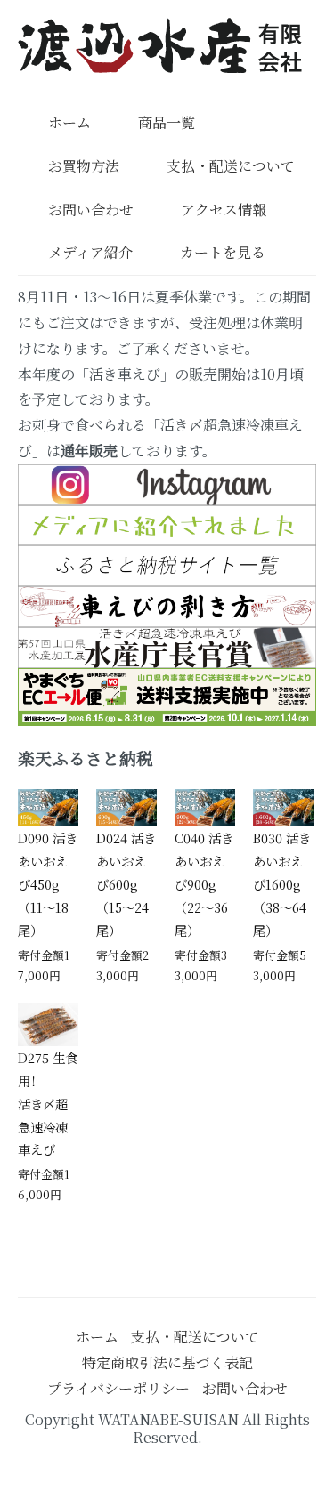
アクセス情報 (223, 209)
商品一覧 (166, 122)
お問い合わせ (91, 209)
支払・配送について (231, 166)
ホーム (69, 122)
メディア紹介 (90, 252)
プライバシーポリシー (118, 1388)
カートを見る (222, 252)
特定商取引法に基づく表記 (167, 1362)
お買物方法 (83, 166)
